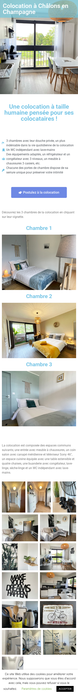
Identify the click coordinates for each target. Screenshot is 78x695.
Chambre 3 (39, 364)
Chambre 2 (39, 296)
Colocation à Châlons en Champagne (35, 8)
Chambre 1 (39, 228)
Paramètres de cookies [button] (37, 688)
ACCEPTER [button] (65, 688)
